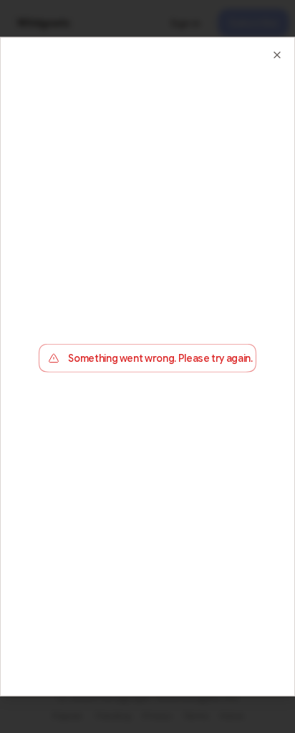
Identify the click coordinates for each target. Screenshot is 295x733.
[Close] (277, 54)
